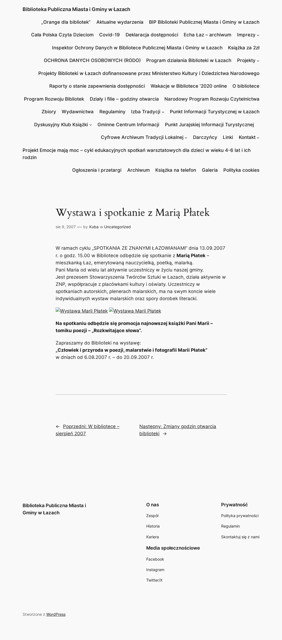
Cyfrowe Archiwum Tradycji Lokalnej (142, 137)
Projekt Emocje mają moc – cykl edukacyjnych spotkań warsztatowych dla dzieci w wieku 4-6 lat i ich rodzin (137, 153)
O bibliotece (245, 86)
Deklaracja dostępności (152, 34)
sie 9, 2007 (66, 226)
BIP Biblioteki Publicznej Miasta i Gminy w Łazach (204, 22)
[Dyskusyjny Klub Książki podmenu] (90, 124)
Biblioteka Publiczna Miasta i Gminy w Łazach (76, 9)
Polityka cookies (241, 170)
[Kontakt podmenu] (258, 137)
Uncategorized (117, 226)
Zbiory (49, 111)
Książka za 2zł (243, 47)
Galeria (210, 170)
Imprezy (246, 34)
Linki (228, 137)
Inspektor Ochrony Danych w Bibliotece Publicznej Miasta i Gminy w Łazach (137, 47)
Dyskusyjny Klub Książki (61, 124)
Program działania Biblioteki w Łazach (188, 60)
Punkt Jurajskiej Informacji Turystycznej (209, 124)
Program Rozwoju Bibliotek (54, 99)
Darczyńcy (205, 137)
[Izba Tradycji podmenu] (163, 111)
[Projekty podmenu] (258, 60)
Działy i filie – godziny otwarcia (124, 99)
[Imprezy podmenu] (258, 34)
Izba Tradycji (145, 111)
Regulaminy (112, 111)
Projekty (246, 60)
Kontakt (247, 137)
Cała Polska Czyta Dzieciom (62, 34)
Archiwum (138, 170)
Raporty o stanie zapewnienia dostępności (97, 86)
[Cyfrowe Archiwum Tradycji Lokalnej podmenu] (186, 137)
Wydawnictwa (78, 111)
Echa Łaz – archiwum (207, 34)
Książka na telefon (175, 170)
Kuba (94, 226)
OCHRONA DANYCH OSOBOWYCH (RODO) (92, 60)
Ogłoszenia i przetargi (96, 170)
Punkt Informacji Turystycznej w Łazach (214, 111)
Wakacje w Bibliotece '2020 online (189, 86)
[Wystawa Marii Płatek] (82, 311)
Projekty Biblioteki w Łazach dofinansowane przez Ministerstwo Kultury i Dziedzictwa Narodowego (148, 73)
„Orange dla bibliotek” (66, 22)
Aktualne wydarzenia (119, 22)
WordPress (56, 614)
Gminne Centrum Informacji (128, 124)
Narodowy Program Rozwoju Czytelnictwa (211, 99)
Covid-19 (109, 34)
